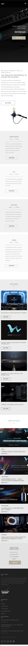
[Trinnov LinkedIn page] (8, 641)
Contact (3, 603)
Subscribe (15, 562)
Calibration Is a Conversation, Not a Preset (12, 508)
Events (2, 449)
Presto (14, 637)
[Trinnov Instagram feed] (11, 641)
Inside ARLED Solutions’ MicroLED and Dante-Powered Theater (13, 537)
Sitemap (3, 613)
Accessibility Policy (6, 611)
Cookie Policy (4, 608)
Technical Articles (4, 476)
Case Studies (4, 534)
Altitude (8, 103)
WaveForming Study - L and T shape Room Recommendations (12, 479)
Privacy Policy (4, 606)
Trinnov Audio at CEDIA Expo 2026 (13, 451)
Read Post (4, 453)
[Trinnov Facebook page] (2, 641)
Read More (11, 157)
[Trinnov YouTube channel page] (14, 641)
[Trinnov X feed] (5, 641)
